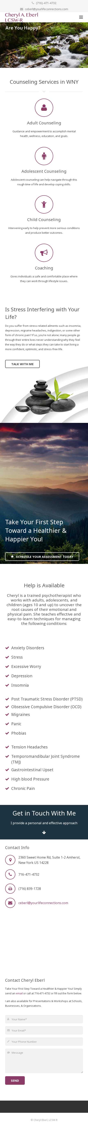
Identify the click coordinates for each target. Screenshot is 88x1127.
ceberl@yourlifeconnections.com (46, 9)
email (19, 993)
